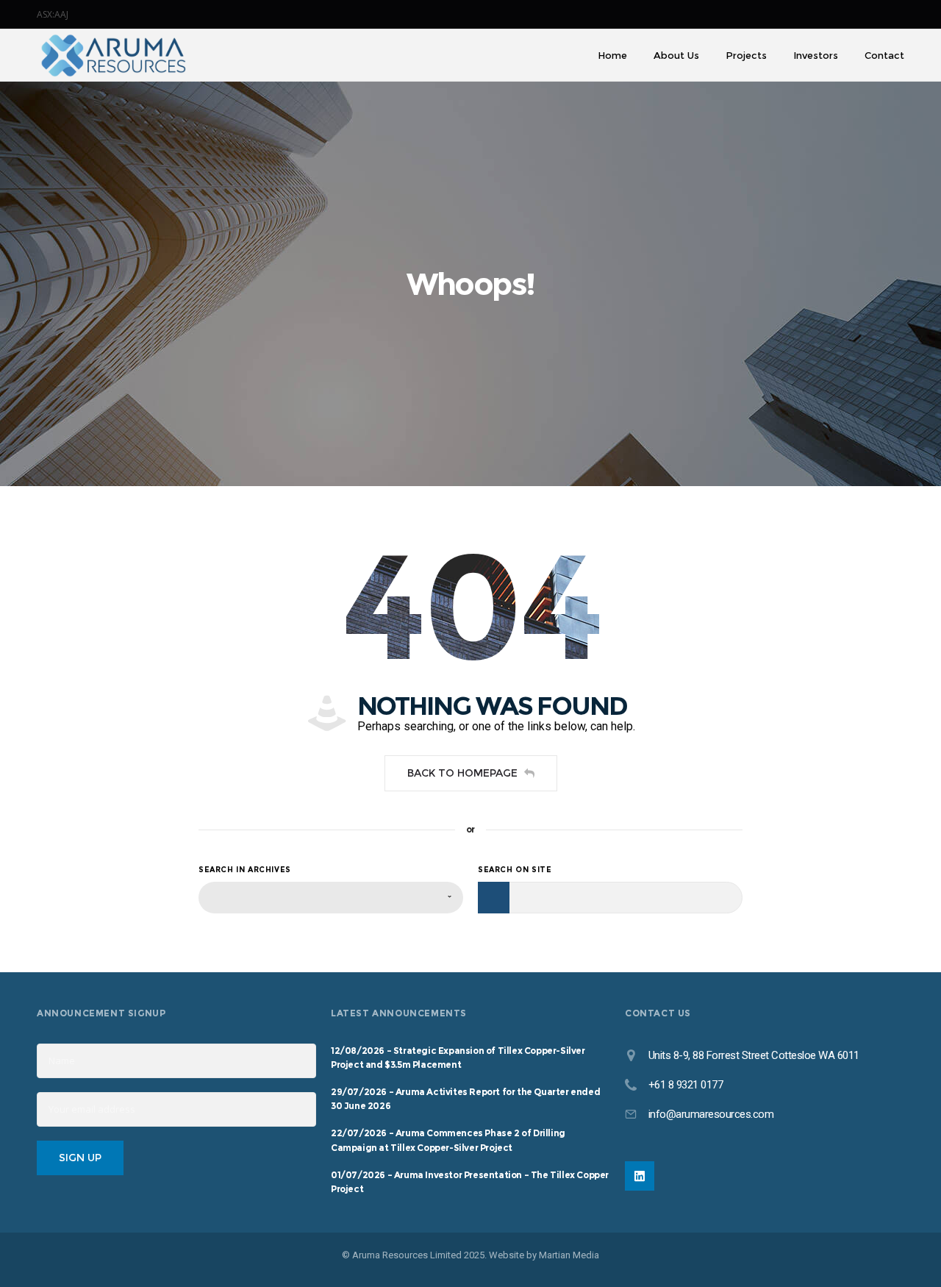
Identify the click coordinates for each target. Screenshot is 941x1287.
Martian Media (569, 1255)
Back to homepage (462, 773)
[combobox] (330, 897)
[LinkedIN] (639, 1176)
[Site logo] (113, 55)
